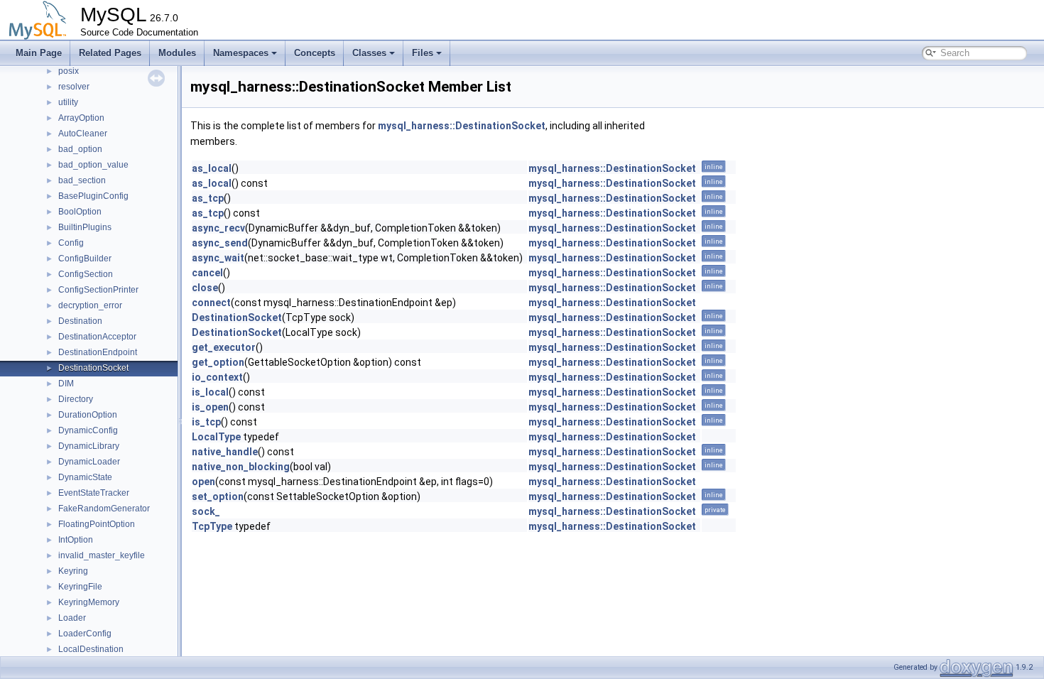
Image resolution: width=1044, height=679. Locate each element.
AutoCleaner (82, 133)
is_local (210, 392)
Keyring (73, 571)
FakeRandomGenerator (104, 509)
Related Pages (110, 53)
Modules (177, 53)
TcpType (212, 526)
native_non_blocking (241, 466)
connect (211, 302)
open (203, 481)
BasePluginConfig (93, 196)
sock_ (206, 511)
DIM (66, 384)
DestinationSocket (93, 368)
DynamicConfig (88, 430)
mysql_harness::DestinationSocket (461, 125)
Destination (80, 321)
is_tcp (206, 422)
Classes (369, 53)
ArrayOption (81, 118)
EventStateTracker (93, 493)
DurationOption (87, 415)
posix (68, 71)
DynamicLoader (89, 462)
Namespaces (240, 53)
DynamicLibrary (88, 446)
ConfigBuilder (85, 259)
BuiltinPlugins (85, 227)
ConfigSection (85, 274)
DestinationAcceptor (97, 337)
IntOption (75, 540)
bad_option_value (93, 165)
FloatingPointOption (96, 524)
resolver (73, 87)
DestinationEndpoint (97, 352)
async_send (220, 243)
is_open (210, 407)
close (205, 287)
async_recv (218, 228)
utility (68, 102)
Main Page (39, 53)
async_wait (218, 258)
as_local (212, 168)
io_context (217, 377)
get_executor (224, 347)
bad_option (80, 149)
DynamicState (85, 477)
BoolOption (80, 212)
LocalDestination (91, 649)
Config (71, 243)
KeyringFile (80, 587)
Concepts (314, 53)
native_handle (225, 451)
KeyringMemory (88, 602)
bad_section (82, 180)
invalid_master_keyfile (101, 555)
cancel (207, 272)
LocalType (216, 436)
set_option (218, 496)
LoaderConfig (85, 634)
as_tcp (208, 198)
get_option (218, 362)
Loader (72, 618)
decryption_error (90, 305)
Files (422, 53)
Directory (75, 399)
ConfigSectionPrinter (98, 290)
